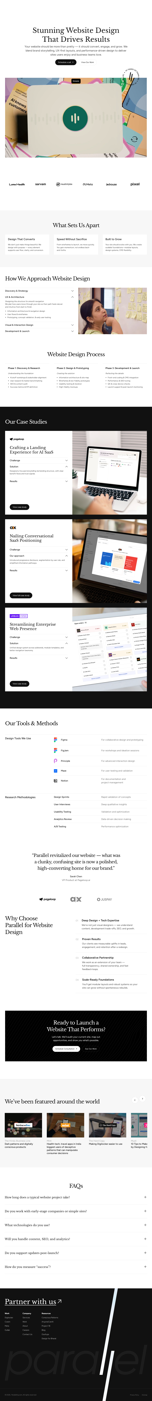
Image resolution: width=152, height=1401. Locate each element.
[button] (9, 878)
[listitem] (23, 1133)
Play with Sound (76, 117)
